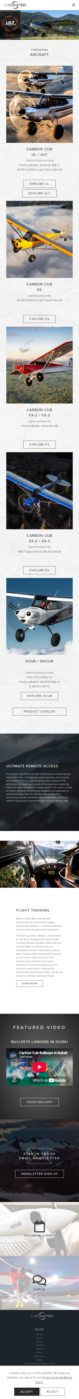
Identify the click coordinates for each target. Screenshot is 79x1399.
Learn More (29, 983)
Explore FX (39, 444)
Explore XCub (39, 696)
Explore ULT (39, 193)
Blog (39, 1341)
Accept (26, 1392)
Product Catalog (40, 711)
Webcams (39, 1356)
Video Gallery (39, 1102)
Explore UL (39, 184)
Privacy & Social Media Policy (39, 1363)
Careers (39, 1345)
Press (39, 1352)
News (39, 1334)
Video (39, 1359)
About (39, 1348)
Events (39, 1338)
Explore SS (39, 319)
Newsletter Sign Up (39, 1174)
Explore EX (39, 570)
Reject (53, 1392)
